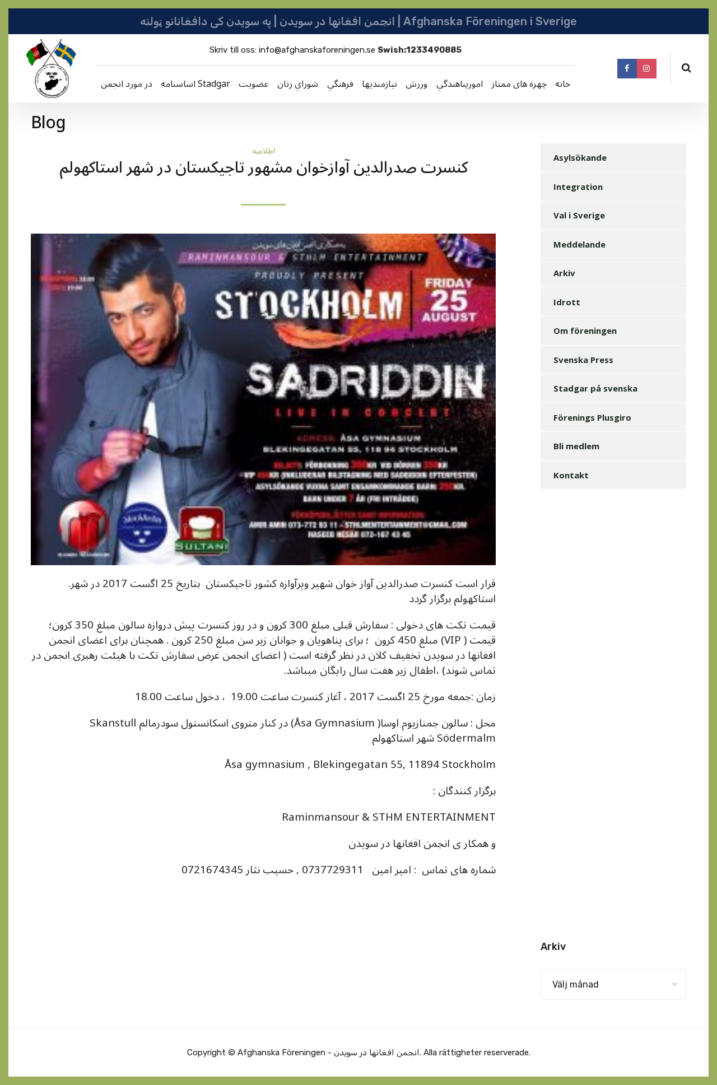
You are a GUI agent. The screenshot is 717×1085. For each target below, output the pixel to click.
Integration (578, 186)
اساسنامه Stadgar (195, 84)
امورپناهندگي (459, 84)
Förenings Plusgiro (592, 417)
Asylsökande (580, 157)
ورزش (416, 84)
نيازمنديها (379, 84)
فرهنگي (340, 84)
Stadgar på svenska (595, 388)
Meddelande (579, 244)
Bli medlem (576, 445)
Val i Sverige (579, 215)
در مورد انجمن (126, 84)
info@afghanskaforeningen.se (317, 50)
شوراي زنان (297, 84)
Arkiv (564, 272)
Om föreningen (585, 330)
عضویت (254, 84)
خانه (562, 84)
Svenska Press (583, 359)
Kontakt (571, 475)
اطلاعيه (263, 151)
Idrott (566, 302)
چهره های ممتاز (519, 84)
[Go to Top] (694, 1060)
